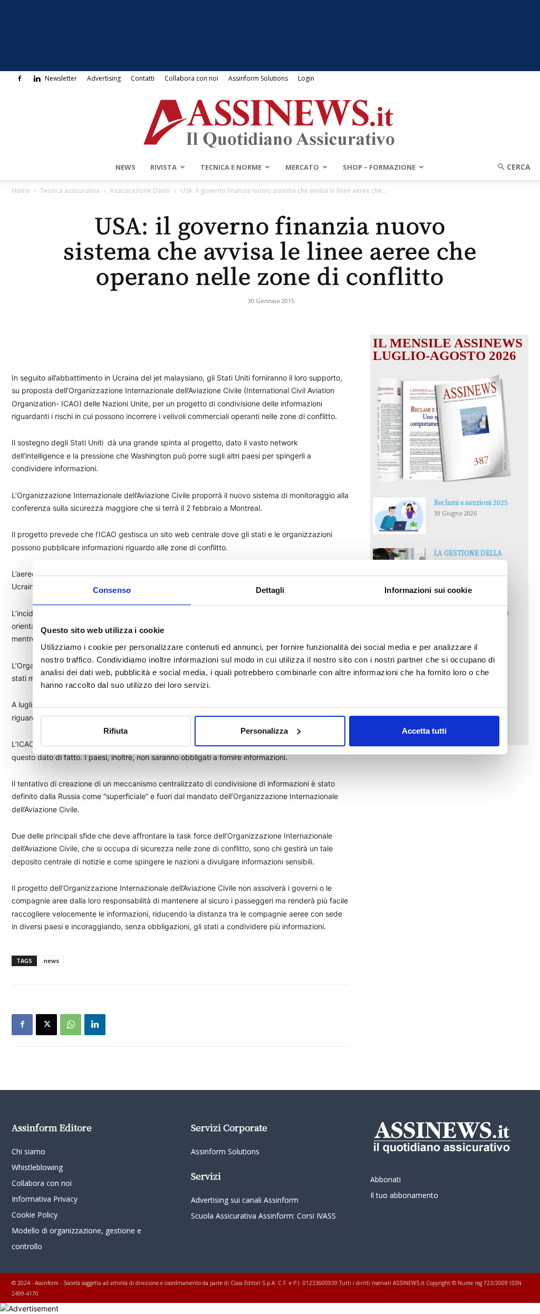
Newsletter (61, 78)
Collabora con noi (191, 78)
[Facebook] (19, 78)
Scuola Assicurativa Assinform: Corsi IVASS (263, 1216)
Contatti (143, 78)
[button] (510, 167)
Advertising (104, 78)
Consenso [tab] (112, 589)
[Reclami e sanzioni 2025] (399, 516)
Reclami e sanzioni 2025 (471, 502)
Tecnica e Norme (231, 167)
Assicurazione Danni (140, 190)
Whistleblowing (37, 1167)
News (125, 167)
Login (306, 78)
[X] (46, 1024)
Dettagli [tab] (270, 589)
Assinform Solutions (258, 78)
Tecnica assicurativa (70, 190)
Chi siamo (28, 1151)
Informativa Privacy (45, 1199)
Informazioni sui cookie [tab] (427, 589)
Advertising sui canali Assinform (244, 1200)
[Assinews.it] (270, 121)
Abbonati (385, 1179)
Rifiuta (115, 730)
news (51, 961)
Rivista (163, 167)
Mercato (302, 167)
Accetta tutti (424, 730)
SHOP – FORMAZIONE (379, 167)
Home (21, 190)
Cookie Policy (34, 1215)
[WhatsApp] (70, 1024)
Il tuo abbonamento (404, 1195)
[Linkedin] (37, 78)
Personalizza (264, 730)
